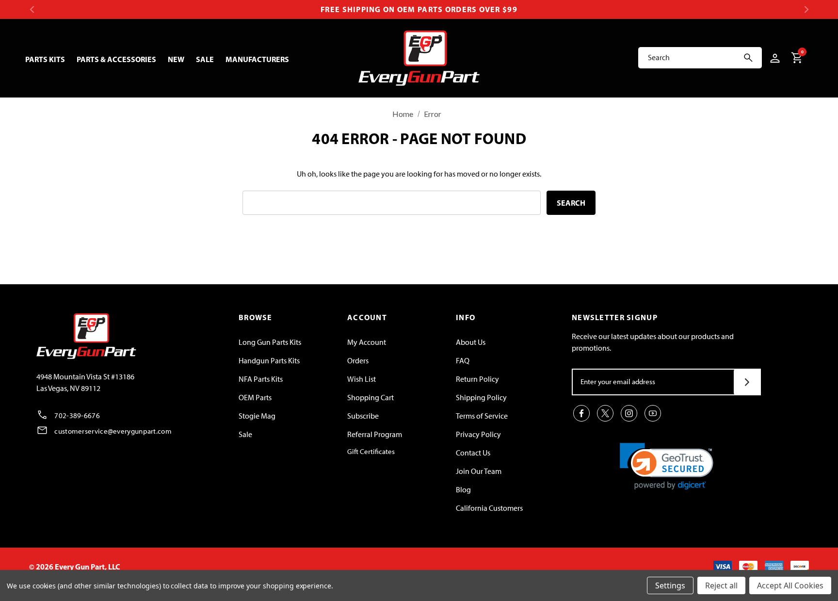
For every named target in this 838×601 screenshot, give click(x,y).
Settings (670, 585)
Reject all (721, 585)
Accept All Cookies (790, 585)
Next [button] (806, 9)
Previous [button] (32, 9)
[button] (666, 466)
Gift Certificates (371, 451)
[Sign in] (773, 57)
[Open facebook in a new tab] (581, 413)
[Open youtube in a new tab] (653, 413)
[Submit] (747, 382)
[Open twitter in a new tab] (605, 413)
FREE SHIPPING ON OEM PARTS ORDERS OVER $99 (419, 9)
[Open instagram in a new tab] (629, 413)
